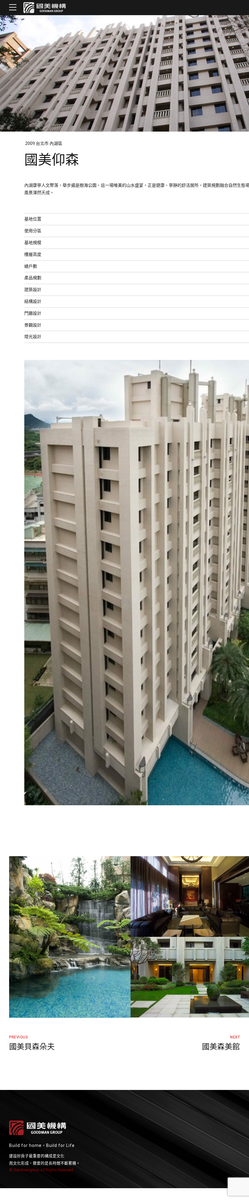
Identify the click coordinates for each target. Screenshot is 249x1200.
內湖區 (55, 143)
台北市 (42, 143)
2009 (29, 143)
